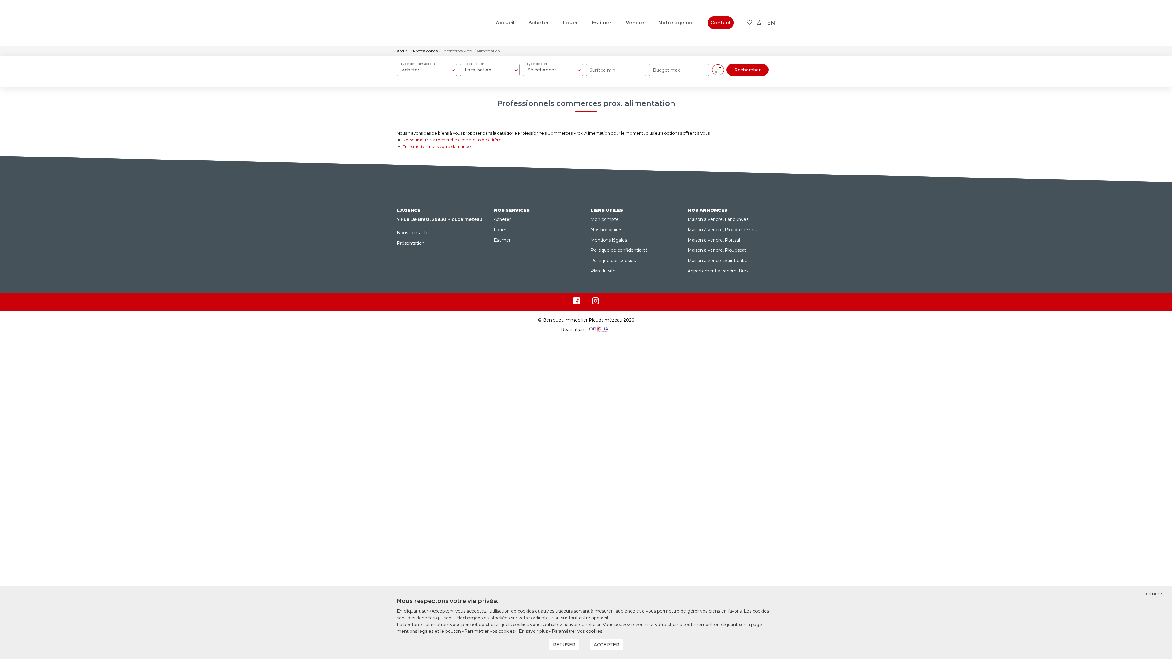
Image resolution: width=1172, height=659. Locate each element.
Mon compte (605, 219)
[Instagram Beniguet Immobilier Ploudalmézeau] (595, 302)
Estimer (602, 23)
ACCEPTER (606, 644)
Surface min (602, 70)
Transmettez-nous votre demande (437, 146)
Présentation (411, 243)
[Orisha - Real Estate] (598, 329)
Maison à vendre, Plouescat (717, 250)
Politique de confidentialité (619, 250)
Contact (721, 23)
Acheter (538, 23)
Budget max (666, 70)
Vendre (635, 23)
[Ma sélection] (749, 23)
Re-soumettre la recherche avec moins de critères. (453, 139)
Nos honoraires (606, 229)
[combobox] (427, 70)
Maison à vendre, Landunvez (718, 219)
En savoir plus (534, 631)
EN (771, 23)
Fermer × (1153, 593)
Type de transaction (417, 63)
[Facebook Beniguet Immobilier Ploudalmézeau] (576, 302)
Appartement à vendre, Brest (719, 271)
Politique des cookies (613, 260)
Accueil (505, 23)
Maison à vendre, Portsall (714, 240)
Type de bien (537, 63)
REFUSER (564, 644)
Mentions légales (609, 240)
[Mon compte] (759, 23)
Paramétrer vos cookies (577, 631)
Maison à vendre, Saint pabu (717, 260)
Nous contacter (413, 233)
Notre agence (676, 23)
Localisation (474, 63)
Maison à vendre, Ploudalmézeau (723, 229)
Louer (570, 23)
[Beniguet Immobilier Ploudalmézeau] (427, 22)
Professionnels (425, 51)
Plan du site (603, 271)
